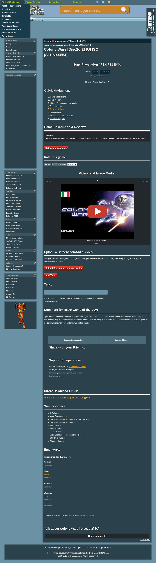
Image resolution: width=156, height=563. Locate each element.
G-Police (54, 413)
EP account (72, 298)
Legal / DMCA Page (101, 553)
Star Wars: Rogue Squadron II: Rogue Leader (69, 419)
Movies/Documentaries (14, 238)
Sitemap (54, 548)
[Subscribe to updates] (109, 2)
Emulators (83, 548)
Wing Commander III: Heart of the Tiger (67, 435)
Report (97, 243)
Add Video (50, 275)
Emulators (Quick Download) (62, 115)
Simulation (104, 72)
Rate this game (56, 100)
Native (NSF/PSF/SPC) (14, 228)
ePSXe (46, 474)
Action (95, 72)
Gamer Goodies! (56, 2)
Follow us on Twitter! (13, 188)
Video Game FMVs (13, 244)
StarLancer (55, 426)
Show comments (97, 536)
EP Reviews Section (13, 200)
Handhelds (6, 16)
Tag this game (56, 106)
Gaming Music (95, 548)
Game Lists (10, 69)
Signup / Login (11, 44)
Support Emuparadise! (14, 266)
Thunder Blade (57, 441)
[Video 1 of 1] (97, 211)
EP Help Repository (13, 269)
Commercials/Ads (12, 247)
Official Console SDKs (11, 29)
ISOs (46, 45)
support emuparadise (77, 367)
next (145, 181)
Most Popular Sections (11, 6)
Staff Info (9, 291)
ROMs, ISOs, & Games (15, 56)
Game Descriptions (58, 97)
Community (78, 2)
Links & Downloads (13, 182)
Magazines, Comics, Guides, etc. (18, 65)
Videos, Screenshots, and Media (63, 103)
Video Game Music (13, 62)
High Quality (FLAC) (13, 225)
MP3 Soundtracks (13, 222)
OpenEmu (47, 487)
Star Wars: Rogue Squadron (62, 422)
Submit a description (56, 147)
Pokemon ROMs (12, 216)
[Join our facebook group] (97, 2)
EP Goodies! (11, 297)
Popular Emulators (33, 2)
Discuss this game (57, 119)
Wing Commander (58, 416)
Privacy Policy (11, 281)
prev (48, 181)
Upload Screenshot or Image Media (63, 268)
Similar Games (56, 112)
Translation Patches (10, 23)
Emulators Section (13, 59)
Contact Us (10, 294)
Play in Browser (8, 36)
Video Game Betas (10, 26)
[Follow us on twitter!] (103, 2)
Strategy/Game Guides (14, 253)
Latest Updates (12, 50)
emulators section (87, 515)
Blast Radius (56, 429)
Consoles (6, 9)
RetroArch (48, 465)
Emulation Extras (9, 33)
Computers (6, 19)
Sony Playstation (56, 45)
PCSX (46, 502)
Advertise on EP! (12, 278)
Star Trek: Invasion (58, 438)
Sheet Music (10, 232)
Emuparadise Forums (14, 175)
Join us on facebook (13, 185)
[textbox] (95, 10)
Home (47, 548)
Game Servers (11, 194)
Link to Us (10, 288)
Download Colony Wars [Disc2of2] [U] (64, 397)
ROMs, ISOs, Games (10, 2)
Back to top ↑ (145, 540)
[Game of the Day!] (151, 22)
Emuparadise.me (75, 556)
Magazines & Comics (14, 260)
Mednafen (47, 477)
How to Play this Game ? (97, 82)
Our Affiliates (11, 285)
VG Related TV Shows (14, 241)
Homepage (10, 47)
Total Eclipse (56, 432)
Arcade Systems (9, 13)
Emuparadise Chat (13, 179)
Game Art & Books (13, 257)
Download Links (57, 109)
